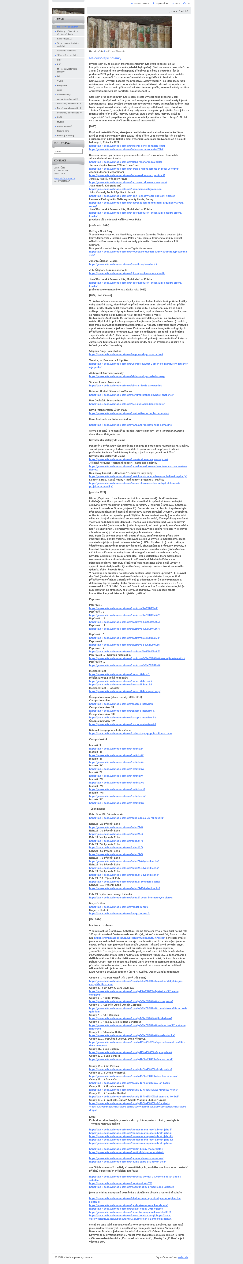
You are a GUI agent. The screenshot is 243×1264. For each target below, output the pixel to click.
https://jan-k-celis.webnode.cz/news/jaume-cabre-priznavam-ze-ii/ (127, 1161)
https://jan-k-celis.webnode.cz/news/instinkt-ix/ (116, 803)
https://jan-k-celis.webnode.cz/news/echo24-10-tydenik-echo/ (124, 881)
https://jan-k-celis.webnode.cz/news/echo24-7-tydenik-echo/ (124, 861)
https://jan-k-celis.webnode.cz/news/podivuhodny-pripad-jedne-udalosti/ (131, 1186)
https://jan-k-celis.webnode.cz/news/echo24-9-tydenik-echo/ (124, 874)
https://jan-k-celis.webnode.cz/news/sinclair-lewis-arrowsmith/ (125, 385)
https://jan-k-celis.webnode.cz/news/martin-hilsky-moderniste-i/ (126, 1149)
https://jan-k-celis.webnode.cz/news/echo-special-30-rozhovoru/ (126, 817)
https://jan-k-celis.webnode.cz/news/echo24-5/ (116, 847)
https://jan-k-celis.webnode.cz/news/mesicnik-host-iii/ (120, 681)
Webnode (183, 1257)
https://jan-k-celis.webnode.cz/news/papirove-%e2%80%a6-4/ (124, 628)
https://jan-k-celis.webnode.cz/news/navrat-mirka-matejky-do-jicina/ (128, 459)
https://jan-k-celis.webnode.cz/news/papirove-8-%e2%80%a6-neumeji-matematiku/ (137, 658)
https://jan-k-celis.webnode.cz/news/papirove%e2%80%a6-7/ (124, 651)
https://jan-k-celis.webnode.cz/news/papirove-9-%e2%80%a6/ (124, 665)
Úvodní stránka (96, 51)
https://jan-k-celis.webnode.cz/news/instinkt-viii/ (117, 796)
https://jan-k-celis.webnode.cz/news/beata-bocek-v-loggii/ (122, 1215)
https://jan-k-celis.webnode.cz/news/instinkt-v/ (116, 775)
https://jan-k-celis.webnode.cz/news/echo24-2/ (116, 827)
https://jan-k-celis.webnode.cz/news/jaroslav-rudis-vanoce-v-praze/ (128, 182)
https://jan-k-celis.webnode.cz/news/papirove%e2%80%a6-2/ (124, 615)
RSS (177, 3)
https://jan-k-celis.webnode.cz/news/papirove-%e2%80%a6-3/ (124, 622)
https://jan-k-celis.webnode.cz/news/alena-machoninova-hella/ (125, 161)
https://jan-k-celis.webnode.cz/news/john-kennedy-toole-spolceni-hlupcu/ (132, 195)
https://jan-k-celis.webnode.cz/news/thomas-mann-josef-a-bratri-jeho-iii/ (131, 1136)
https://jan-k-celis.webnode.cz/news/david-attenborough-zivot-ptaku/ (129, 413)
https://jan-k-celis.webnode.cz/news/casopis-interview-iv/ (122, 724)
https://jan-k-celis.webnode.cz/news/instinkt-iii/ (116, 762)
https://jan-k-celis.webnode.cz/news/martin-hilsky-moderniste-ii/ (126, 1152)
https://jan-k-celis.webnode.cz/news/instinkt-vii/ (117, 789)
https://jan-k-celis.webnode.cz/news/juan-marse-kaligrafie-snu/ (125, 189)
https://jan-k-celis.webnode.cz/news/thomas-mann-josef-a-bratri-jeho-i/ (130, 1129)
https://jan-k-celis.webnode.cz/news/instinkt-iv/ (116, 769)
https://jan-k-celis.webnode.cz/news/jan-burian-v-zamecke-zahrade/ (128, 1205)
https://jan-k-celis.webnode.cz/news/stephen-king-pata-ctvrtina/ (126, 354)
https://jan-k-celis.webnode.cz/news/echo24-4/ (116, 840)
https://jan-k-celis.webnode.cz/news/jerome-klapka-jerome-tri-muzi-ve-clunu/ (134, 168)
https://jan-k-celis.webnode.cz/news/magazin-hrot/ (118, 906)
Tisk (189, 3)
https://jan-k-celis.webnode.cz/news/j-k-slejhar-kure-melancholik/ (127, 273)
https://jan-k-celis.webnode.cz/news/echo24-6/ (116, 854)
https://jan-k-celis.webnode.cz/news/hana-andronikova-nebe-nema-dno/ (131, 424)
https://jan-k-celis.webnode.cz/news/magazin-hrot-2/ (119, 913)
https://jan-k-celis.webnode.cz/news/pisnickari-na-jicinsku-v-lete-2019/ (130, 1212)
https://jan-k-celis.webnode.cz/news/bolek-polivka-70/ (120, 1183)
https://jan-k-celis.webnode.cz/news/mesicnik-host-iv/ (120, 684)
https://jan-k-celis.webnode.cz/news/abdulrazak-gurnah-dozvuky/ (127, 376)
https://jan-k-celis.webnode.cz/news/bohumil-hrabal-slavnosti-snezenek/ (131, 394)
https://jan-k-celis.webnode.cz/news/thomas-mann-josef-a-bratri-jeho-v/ (130, 1143)
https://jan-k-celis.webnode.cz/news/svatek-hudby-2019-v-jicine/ (126, 1208)
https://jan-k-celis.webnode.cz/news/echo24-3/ (116, 834)
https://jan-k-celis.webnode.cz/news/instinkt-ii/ (116, 755)
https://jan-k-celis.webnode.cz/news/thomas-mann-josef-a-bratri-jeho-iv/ (131, 1139)
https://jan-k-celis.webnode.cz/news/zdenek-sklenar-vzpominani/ (127, 175)
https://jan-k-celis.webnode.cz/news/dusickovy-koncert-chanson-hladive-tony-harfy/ (138, 476)
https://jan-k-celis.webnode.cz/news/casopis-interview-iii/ (122, 717)
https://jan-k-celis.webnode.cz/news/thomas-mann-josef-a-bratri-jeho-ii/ (130, 1133)
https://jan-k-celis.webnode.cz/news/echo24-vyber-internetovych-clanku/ (131, 897)
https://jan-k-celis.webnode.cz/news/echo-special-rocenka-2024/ (126, 149)
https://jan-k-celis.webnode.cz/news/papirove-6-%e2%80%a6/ (124, 644)
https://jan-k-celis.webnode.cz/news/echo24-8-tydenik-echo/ (124, 868)
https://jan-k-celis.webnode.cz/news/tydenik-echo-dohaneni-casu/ (127, 145)
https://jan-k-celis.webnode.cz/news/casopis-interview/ (121, 703)
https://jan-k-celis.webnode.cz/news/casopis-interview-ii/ (122, 710)
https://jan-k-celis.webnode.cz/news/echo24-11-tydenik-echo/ (124, 888)
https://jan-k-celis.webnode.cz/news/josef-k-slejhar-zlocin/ (123, 264)
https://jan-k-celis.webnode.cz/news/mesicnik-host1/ (119, 674)
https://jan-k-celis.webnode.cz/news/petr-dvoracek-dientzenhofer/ (127, 404)
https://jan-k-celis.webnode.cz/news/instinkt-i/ (116, 748)
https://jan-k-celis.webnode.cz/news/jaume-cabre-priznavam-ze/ (126, 1158)
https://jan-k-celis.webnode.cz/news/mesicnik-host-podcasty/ (124, 691)
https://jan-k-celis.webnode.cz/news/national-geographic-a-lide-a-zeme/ (130, 733)
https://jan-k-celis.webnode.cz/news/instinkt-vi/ (116, 782)
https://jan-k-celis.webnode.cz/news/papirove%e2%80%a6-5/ (124, 637)
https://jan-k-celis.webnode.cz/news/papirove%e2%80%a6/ (123, 608)
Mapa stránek (162, 3)
